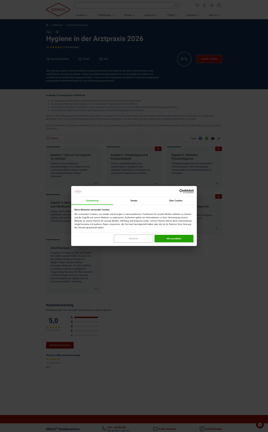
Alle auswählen (174, 238)
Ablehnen (133, 238)
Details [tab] (134, 200)
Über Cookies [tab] (175, 200)
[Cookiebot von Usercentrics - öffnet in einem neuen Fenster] (181, 191)
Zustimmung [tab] (92, 200)
